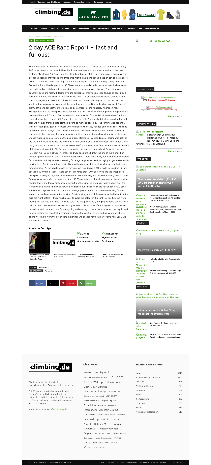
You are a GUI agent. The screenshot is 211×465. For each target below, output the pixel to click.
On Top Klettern (155, 131)
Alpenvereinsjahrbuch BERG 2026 (157, 249)
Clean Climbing (99, 386)
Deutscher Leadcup (116, 391)
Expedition (90, 405)
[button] (178, 28)
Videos (54, 28)
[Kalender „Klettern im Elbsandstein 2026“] (141, 265)
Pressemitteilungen (108, 428)
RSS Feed (120, 462)
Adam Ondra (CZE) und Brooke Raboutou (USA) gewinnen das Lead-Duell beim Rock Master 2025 (165, 209)
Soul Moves (88, 438)
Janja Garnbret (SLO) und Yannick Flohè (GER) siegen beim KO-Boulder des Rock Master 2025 (165, 198)
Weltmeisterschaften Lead (94, 447)
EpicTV (113, 400)
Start (31, 36)
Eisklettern (111, 395)
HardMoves (112, 405)
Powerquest (90, 428)
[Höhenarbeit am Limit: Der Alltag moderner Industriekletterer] (159, 305)
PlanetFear (43, 267)
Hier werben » (175, 116)
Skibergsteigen (119, 433)
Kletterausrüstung (170, 110)
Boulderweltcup (112, 382)
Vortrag (87, 442)
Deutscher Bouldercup (95, 391)
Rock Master (100, 433)
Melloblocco (106, 419)
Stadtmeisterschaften (103, 438)
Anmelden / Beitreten (37, 2)
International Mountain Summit (101, 409)
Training (117, 438)
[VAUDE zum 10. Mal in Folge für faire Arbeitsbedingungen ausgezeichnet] (141, 337)
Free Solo (102, 405)
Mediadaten (67, 2)
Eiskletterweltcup (91, 400)
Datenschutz (98, 2)
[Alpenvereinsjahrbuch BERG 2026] (159, 242)
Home (34, 28)
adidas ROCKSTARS (91, 372)
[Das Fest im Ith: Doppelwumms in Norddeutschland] (141, 330)
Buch (86, 386)
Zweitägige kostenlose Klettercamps (161, 100)
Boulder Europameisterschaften (95, 378)
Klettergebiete (81, 28)
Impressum (110, 2)
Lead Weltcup (91, 419)
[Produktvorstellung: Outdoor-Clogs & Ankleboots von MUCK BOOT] (141, 276)
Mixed (117, 419)
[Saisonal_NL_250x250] (159, 62)
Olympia (88, 424)
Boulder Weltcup (93, 382)
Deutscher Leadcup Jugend (94, 396)
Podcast (117, 423)
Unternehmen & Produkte (107, 28)
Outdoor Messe (102, 424)
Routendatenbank (149, 28)
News (44, 28)
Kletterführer (110, 415)
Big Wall (104, 372)
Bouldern (116, 377)
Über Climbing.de (53, 2)
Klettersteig (121, 415)
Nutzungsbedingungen (82, 2)
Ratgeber (88, 433)
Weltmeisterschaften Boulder (104, 442)
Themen (130, 28)
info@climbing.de (58, 409)
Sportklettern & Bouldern (44, 40)
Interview (89, 414)
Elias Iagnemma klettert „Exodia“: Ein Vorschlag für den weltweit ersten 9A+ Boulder (157, 183)
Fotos (65, 28)
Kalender (100, 415)
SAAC (109, 433)
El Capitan (104, 401)
